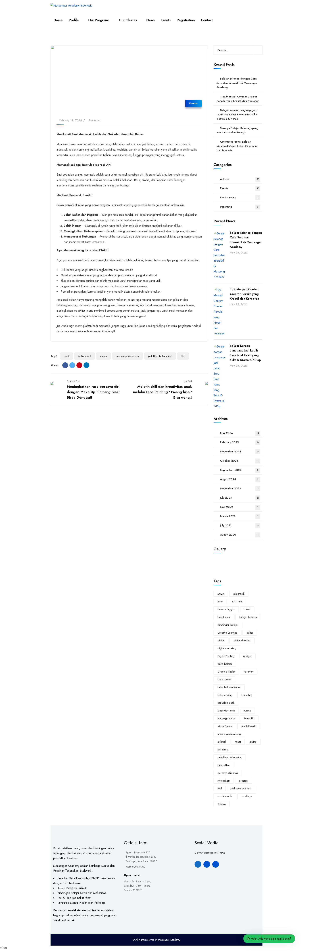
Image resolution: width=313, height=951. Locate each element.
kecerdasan (224, 679)
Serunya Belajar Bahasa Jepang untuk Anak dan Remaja (237, 130)
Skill (183, 356)
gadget (247, 656)
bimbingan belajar (228, 625)
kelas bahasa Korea (229, 687)
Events (193, 103)
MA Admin (95, 120)
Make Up (249, 718)
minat (238, 742)
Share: (54, 365)
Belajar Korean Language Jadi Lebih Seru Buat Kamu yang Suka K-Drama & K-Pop (236, 114)
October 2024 (239, 461)
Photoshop (224, 781)
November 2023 (239, 488)
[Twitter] (72, 365)
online (253, 742)
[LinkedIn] (86, 365)
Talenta (222, 804)
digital (221, 640)
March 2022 (239, 516)
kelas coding (225, 695)
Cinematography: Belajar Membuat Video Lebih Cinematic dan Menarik (236, 146)
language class (226, 718)
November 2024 (239, 451)
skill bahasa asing (241, 788)
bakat (247, 609)
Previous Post (73, 381)
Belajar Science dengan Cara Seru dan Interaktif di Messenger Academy (236, 83)
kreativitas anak (226, 711)
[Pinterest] (79, 365)
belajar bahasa (248, 617)
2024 (221, 594)
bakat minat (84, 356)
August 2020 (239, 535)
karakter (248, 672)
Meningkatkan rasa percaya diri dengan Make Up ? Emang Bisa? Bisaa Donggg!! (93, 392)
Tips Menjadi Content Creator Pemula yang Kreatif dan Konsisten (237, 99)
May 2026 (239, 433)
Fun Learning (239, 197)
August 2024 (239, 479)
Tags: (54, 356)
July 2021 (239, 525)
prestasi (243, 781)
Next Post (187, 381)
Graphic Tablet (226, 672)
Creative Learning (227, 633)
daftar (250, 633)
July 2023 (239, 498)
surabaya (246, 796)
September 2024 (239, 470)
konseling (246, 695)
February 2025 (239, 442)
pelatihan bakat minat (160, 356)
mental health (248, 726)
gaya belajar (225, 664)
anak (66, 356)
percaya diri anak (228, 773)
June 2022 (239, 507)
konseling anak (226, 703)
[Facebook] (65, 365)
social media (225, 796)
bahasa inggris (226, 609)
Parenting (239, 207)
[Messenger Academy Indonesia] (71, 5)
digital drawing (242, 640)
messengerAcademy (127, 356)
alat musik (238, 594)
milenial (222, 742)
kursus (103, 356)
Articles (239, 179)
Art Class (237, 602)
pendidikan (224, 765)
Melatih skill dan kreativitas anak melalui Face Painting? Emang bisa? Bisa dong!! (162, 392)
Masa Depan (225, 726)
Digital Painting (226, 656)
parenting (223, 750)
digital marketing (227, 648)
